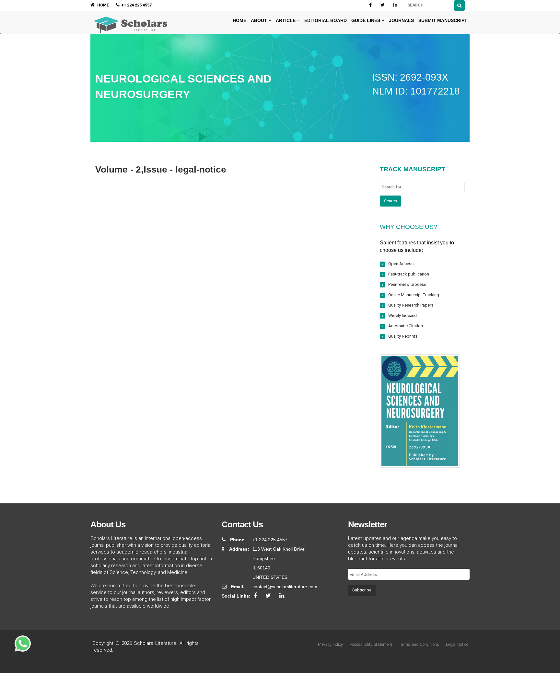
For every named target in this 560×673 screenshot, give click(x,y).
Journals (401, 20)
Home (238, 20)
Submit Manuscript (442, 20)
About (259, 20)
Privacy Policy (330, 644)
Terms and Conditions (419, 644)
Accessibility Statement (371, 644)
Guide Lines (366, 20)
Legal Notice (457, 644)
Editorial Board (325, 20)
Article (286, 20)
